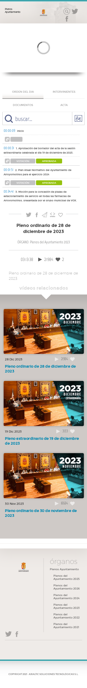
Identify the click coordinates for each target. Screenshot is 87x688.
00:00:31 (9, 148)
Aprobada (49, 161)
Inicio (20, 131)
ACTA (64, 105)
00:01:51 (8, 170)
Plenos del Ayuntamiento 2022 (66, 616)
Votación (22, 161)
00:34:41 (9, 191)
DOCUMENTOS (23, 105)
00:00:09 (9, 130)
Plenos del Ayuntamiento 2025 (66, 577)
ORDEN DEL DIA (23, 91)
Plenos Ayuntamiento (13, 11)
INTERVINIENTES (64, 91)
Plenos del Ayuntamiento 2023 (66, 606)
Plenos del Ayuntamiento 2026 (66, 587)
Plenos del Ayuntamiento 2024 (66, 597)
